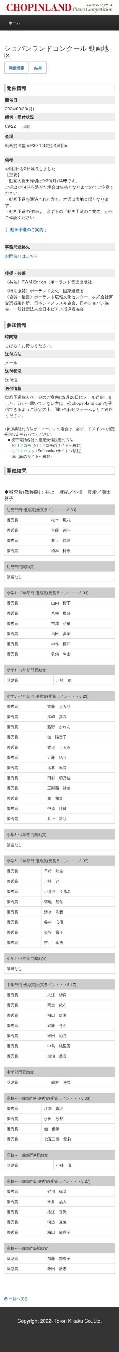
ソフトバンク (23, 450)
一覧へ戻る (17, 1298)
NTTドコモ (21, 445)
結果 (38, 67)
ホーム (14, 22)
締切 (27, 126)
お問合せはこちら (21, 256)
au (14, 456)
